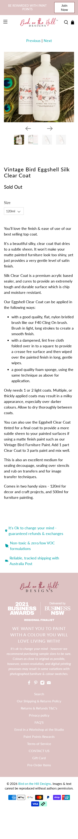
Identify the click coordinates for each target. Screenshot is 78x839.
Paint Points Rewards (39, 736)
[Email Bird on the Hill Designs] (49, 684)
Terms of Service (39, 744)
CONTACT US (39, 751)
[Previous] (28, 128)
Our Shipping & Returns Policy (39, 701)
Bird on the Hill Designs (34, 784)
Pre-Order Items (39, 765)
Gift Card (39, 758)
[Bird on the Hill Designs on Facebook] (29, 684)
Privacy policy (39, 715)
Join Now (64, 7)
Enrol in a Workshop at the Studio (39, 729)
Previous (33, 40)
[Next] (50, 128)
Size (7, 202)
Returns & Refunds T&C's (39, 708)
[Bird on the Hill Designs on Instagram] (42, 684)
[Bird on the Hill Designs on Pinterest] (35, 684)
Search (39, 694)
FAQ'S (39, 722)
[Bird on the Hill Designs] (39, 22)
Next (48, 40)
